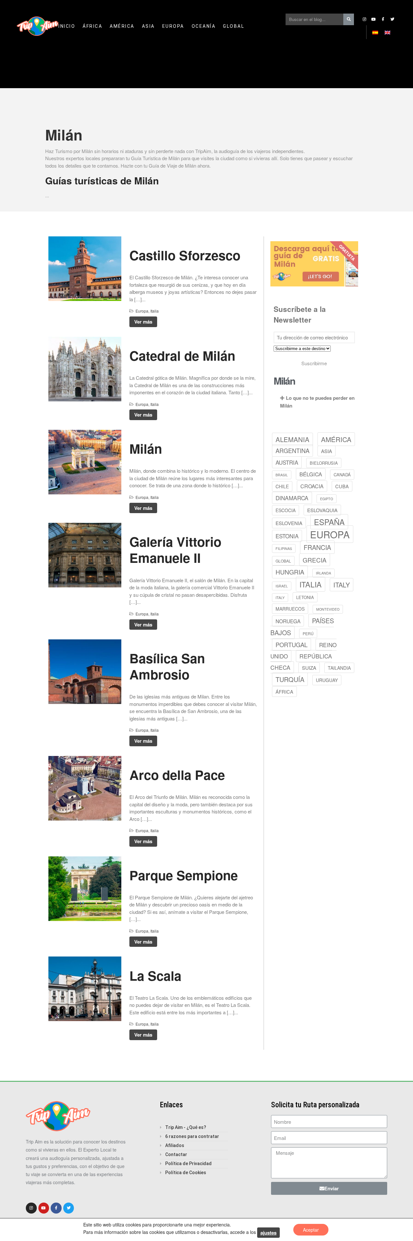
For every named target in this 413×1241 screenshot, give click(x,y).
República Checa (301, 661)
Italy (341, 584)
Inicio (66, 26)
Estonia (287, 536)
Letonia (305, 597)
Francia (317, 547)
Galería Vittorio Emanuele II (175, 549)
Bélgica (310, 474)
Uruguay (327, 680)
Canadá (342, 474)
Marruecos (290, 608)
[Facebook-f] (383, 19)
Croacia (312, 486)
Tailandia (339, 668)
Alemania (292, 439)
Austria (287, 462)
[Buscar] (348, 19)
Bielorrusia (324, 463)
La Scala (155, 975)
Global (233, 26)
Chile (282, 486)
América (122, 26)
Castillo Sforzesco (184, 255)
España (329, 521)
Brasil (282, 474)
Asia (148, 26)
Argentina (292, 450)
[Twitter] (392, 19)
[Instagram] (364, 19)
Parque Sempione (183, 875)
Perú (308, 633)
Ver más (143, 321)
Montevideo (327, 609)
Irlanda (323, 573)
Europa (173, 26)
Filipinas (284, 548)
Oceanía (204, 26)
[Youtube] (374, 19)
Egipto (326, 498)
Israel (282, 586)
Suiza (309, 667)
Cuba (342, 486)
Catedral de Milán (182, 355)
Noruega (288, 621)
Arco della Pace (177, 774)
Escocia (286, 510)
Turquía (290, 679)
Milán (145, 448)
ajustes (268, 1232)
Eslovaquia (322, 510)
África (92, 26)
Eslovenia (289, 523)
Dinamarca (292, 498)
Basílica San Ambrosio (167, 666)
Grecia (315, 559)
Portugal (291, 644)
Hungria (290, 571)
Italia (154, 311)
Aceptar (311, 1229)
